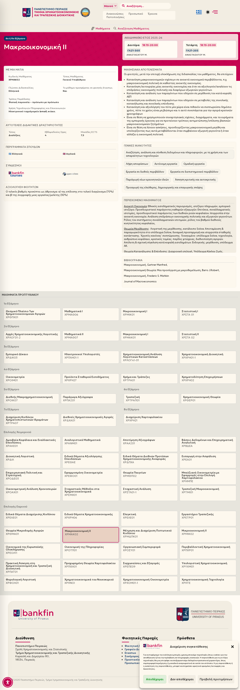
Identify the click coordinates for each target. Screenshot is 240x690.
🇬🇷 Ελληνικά (15, 153)
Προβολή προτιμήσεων (216, 679)
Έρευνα (152, 13)
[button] (232, 647)
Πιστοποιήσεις (115, 17)
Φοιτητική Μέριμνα (138, 646)
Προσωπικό (135, 13)
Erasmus (130, 653)
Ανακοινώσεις (115, 13)
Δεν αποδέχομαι (182, 679)
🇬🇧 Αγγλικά (69, 153)
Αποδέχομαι (155, 679)
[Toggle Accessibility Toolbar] (8, 682)
